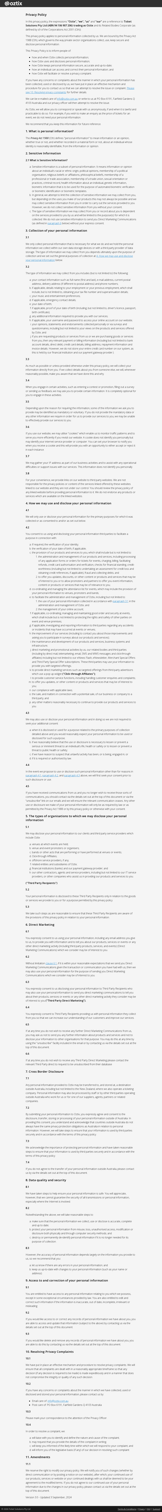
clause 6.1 (51, 963)
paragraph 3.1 (120, 601)
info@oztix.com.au (67, 98)
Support (156, 1509)
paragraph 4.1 (33, 775)
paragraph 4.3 (72, 775)
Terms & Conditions (127, 1509)
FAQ (149, 1509)
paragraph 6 (54, 223)
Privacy (141, 1509)
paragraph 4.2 (50, 775)
